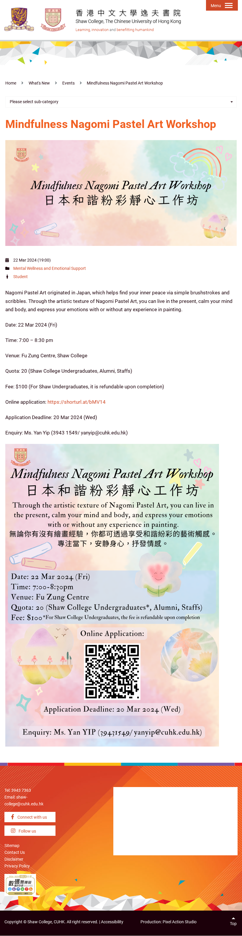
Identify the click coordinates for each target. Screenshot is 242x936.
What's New (39, 83)
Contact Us (14, 852)
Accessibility (112, 921)
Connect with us (32, 817)
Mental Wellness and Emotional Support (49, 268)
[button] (121, 102)
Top (233, 923)
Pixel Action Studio (180, 921)
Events (68, 83)
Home (10, 83)
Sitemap (11, 845)
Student (20, 276)
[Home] (53, 20)
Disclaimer (13, 859)
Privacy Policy (17, 866)
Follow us (27, 831)
